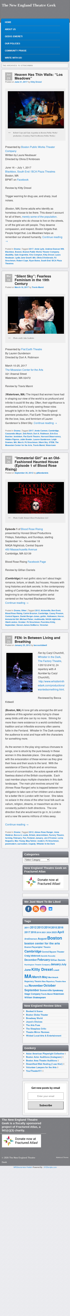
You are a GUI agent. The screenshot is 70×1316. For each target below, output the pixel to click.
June (27, 970)
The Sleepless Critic (36, 1028)
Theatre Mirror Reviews (37, 1032)
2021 (44, 932)
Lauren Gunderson (41, 439)
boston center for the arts (42, 943)
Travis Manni (38, 287)
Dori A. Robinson (41, 433)
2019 (38, 932)
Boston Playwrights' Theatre (37, 947)
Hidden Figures (12, 439)
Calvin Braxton (30, 613)
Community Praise (16, 50)
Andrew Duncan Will (54, 248)
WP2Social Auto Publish (23, 1167)
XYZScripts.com (50, 1167)
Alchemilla (45, 610)
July (63, 964)
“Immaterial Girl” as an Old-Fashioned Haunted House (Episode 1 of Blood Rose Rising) (32, 463)
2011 (27, 927)
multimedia (39, 619)
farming (8, 837)
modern (41, 840)
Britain (32, 835)
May (45, 977)
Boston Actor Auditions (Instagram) (44, 1056)
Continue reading (45, 423)
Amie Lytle (39, 248)
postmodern (10, 843)
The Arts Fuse (33, 1025)
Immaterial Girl (12, 619)
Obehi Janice (11, 622)
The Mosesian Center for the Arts (24, 370)
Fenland (31, 837)
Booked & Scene (34, 1011)
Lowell (56, 970)
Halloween (52, 616)
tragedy (32, 843)
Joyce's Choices (34, 1021)
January (39, 837)
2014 (47, 927)
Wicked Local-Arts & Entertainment (43, 1035)
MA (34, 257)
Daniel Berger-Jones (29, 616)
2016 (60, 927)
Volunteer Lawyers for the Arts (41, 1067)
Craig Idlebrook (32, 955)
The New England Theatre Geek (29, 5)
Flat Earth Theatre (31, 349)
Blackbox (9, 251)
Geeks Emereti (14, 36)
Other (24, 610)
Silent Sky (43, 442)
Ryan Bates (34, 260)
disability (9, 254)
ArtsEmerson (30, 938)
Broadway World (34, 1018)
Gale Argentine (21, 254)
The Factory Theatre (49, 661)
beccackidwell (40, 645)
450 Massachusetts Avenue (21, 549)
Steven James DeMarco (27, 624)
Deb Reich (27, 433)
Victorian (44, 624)
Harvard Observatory (51, 436)
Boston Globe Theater (37, 1014)
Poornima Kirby (48, 622)
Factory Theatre (56, 835)
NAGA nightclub (53, 619)
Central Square (12, 616)
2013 (40, 927)
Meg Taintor (31, 840)
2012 (37, 610)
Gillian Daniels (57, 959)
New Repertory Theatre (52, 981)
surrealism (22, 843)
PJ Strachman (31, 442)
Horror (61, 616)
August (42, 938)
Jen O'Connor (50, 837)
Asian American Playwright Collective (45, 1053)
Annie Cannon (41, 430)
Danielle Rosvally (48, 956)
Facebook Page (37, 561)
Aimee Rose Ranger (44, 832)
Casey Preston (56, 613)
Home (8, 22)
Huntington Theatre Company (37, 964)
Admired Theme (62, 1157)
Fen (24, 837)
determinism (42, 835)
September (10, 624)
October (22, 622)
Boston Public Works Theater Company (41, 251)
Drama (17, 248)
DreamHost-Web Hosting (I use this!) (44, 1063)
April (60, 932)
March (21, 442)
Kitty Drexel (36, 81)
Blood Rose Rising (32, 529)
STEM (51, 442)
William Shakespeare (35, 997)
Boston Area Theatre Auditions (41, 1060)
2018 (33, 932)
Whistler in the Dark (49, 657)
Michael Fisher (26, 619)
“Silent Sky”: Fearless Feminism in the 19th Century (33, 280)
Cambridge (54, 430)
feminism (18, 436)
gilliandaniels (42, 472)
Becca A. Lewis (21, 835)
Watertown (51, 445)
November (36, 985)
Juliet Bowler (26, 439)
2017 (31, 248)
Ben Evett (56, 610)
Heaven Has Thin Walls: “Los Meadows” (39, 76)
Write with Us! (13, 58)
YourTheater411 (34, 1070)
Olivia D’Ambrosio (45, 257)
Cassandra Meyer (13, 433)
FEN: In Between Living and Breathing (37, 639)
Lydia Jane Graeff (23, 257)
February (17, 837)
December (30, 960)
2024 (49, 932)
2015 (54, 927)
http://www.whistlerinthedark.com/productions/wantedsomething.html (51, 685)
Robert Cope (22, 260)
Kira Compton (35, 254)
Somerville (46, 990)
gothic (43, 616)
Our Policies (12, 43)
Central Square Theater (53, 951)
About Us (10, 29)
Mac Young (20, 840)
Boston (18, 251)
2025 (54, 932)
